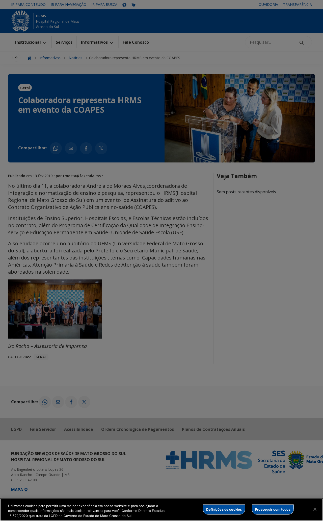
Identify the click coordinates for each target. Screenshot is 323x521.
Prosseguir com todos (272, 509)
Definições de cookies (224, 509)
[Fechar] (314, 509)
